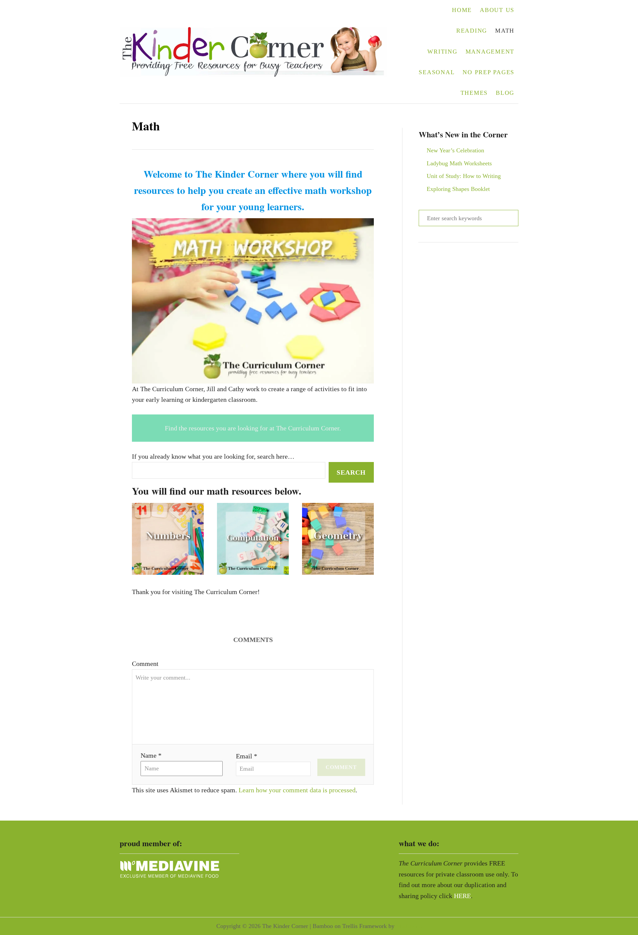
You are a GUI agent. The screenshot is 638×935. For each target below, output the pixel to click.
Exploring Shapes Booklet (458, 189)
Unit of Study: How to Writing (464, 176)
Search (351, 472)
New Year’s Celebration (455, 150)
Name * (151, 755)
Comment (145, 663)
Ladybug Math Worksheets (459, 163)
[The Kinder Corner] (257, 52)
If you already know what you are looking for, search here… (213, 456)
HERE (462, 895)
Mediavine (409, 926)
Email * (246, 756)
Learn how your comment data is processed (297, 790)
